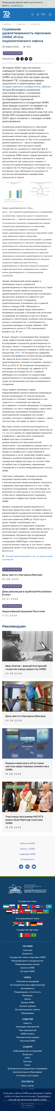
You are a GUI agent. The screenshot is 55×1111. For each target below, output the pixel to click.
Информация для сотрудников (27, 1051)
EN (43, 14)
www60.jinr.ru (17, 6)
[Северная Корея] (43, 908)
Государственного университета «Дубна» (26, 87)
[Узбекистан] (6, 908)
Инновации (27, 996)
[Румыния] (18, 908)
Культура (27, 1062)
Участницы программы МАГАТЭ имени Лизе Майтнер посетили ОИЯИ (24, 820)
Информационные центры (27, 964)
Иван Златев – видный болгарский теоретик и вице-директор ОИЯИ (26, 668)
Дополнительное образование (27, 1072)
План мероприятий (27, 1030)
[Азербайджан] (46, 913)
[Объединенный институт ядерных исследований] (27, 898)
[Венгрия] (40, 925)
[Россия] (25, 908)
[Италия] (28, 925)
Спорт (27, 1065)
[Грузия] (15, 913)
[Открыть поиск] (32, 14)
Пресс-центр (27, 1086)
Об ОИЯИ (28, 946)
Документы (27, 954)
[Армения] (40, 913)
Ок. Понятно (27, 1106)
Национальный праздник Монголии (23, 611)
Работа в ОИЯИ (27, 844)
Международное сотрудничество (28, 961)
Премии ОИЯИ (27, 1003)
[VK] (27, 867)
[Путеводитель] (38, 14)
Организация (13, 53)
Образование (15, 787)
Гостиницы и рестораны (27, 1076)
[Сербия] (22, 925)
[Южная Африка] (15, 925)
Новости (35, 24)
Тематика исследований (27, 981)
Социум (27, 1047)
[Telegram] (21, 867)
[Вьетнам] (22, 913)
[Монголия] (31, 908)
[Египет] (9, 913)
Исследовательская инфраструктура (27, 985)
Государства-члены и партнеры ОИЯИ (28, 957)
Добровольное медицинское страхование (27, 1069)
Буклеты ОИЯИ (27, 968)
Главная (7, 24)
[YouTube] (34, 867)
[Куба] (37, 908)
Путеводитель (27, 859)
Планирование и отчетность (27, 992)
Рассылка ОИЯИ (27, 1041)
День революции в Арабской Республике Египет (27, 593)
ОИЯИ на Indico (27, 1034)
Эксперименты (27, 989)
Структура (27, 950)
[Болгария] (28, 913)
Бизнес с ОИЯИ (27, 849)
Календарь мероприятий (27, 1027)
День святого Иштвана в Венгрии (22, 575)
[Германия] (34, 925)
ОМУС (18, 353)
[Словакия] (12, 908)
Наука (27, 978)
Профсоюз (27, 1055)
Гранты (27, 999)
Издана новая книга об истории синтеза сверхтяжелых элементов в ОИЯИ (27, 766)
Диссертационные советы (27, 1010)
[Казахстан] (49, 908)
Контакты (27, 1082)
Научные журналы (27, 1006)
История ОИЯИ (27, 971)
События (21, 24)
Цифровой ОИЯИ (28, 854)
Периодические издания (27, 1037)
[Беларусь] (34, 913)
